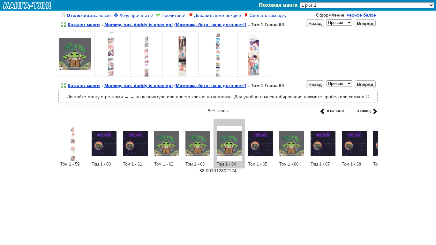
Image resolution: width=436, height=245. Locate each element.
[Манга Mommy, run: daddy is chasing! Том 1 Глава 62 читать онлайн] (166, 159)
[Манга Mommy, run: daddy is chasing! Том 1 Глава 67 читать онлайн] (323, 159)
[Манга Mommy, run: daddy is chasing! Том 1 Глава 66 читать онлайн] (291, 159)
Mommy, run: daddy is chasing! (138, 24)
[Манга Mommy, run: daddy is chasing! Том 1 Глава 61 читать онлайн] (135, 159)
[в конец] (374, 113)
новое (89, 15)
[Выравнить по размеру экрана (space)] (63, 24)
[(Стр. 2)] (111, 76)
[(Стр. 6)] (254, 76)
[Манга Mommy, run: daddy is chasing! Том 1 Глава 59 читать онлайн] (72, 159)
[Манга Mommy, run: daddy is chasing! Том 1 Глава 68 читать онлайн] (354, 159)
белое (369, 15)
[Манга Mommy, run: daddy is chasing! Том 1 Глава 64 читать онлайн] (229, 159)
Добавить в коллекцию (217, 15)
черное (354, 15)
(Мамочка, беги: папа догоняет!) (210, 24)
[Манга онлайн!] (27, 5)
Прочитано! (172, 15)
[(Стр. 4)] (182, 76)
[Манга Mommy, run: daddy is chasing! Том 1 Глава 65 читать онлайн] (260, 159)
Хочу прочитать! (135, 15)
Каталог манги (84, 24)
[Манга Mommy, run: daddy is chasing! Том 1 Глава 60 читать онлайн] (104, 159)
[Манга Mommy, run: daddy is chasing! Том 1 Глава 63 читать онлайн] (197, 159)
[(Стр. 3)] (146, 76)
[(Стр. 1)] (75, 76)
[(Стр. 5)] (218, 76)
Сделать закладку (267, 15)
